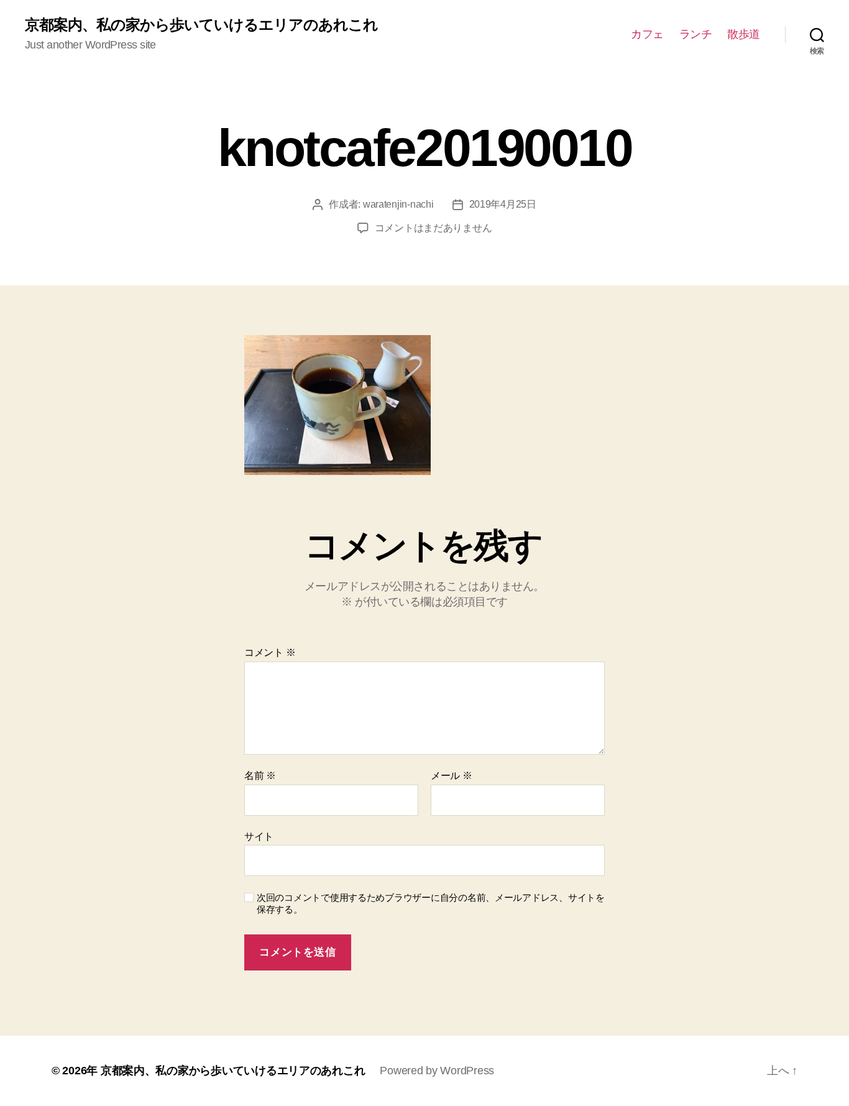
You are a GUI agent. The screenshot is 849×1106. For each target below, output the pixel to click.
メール (451, 775)
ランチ (695, 34)
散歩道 (743, 34)
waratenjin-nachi (398, 204)
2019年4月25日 (502, 204)
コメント (269, 652)
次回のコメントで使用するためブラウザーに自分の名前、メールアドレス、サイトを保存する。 (431, 903)
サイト (258, 836)
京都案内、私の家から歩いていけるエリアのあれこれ (201, 24)
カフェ (647, 34)
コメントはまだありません (433, 228)
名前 (260, 775)
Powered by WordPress (437, 1070)
